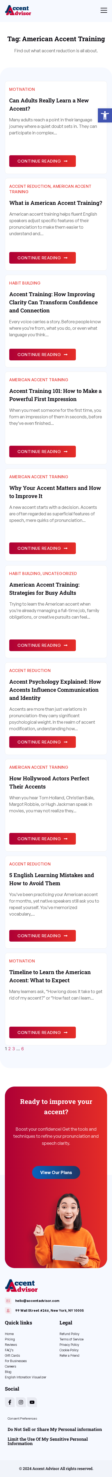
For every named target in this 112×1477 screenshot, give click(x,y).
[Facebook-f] (10, 1402)
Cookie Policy (69, 1350)
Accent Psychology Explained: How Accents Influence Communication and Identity (55, 689)
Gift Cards (12, 1355)
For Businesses (16, 1361)
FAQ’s (9, 1350)
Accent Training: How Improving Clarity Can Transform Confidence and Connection (53, 302)
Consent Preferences (22, 1418)
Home (9, 1334)
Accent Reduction (30, 186)
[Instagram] (21, 1402)
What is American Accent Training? (55, 202)
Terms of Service (71, 1339)
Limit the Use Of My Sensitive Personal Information (48, 1441)
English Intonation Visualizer (25, 1377)
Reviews (11, 1345)
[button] (105, 115)
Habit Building (25, 283)
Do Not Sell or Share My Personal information (55, 1429)
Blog (8, 1372)
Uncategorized (60, 573)
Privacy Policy (69, 1345)
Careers (10, 1366)
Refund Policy (69, 1334)
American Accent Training (38, 379)
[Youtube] (32, 1402)
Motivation (22, 89)
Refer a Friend (69, 1355)
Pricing (10, 1339)
